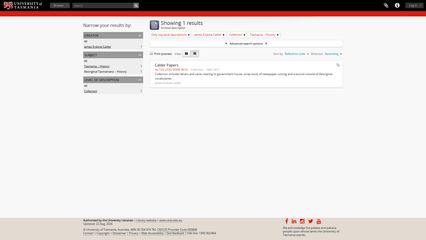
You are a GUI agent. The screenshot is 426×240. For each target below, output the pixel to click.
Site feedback (175, 233)
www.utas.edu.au (170, 220)
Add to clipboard (338, 65)
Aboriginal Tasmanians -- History (105, 72)
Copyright (103, 233)
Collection (90, 91)
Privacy (133, 233)
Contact (88, 233)
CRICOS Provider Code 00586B (177, 230)
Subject (91, 55)
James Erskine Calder (97, 47)
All (85, 41)
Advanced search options (246, 44)
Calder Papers (166, 65)
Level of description (102, 79)
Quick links (397, 5)
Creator (92, 35)
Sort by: (278, 54)
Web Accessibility (152, 233)
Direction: (317, 54)
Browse (58, 5)
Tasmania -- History (97, 66)
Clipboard (386, 5)
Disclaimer (119, 233)
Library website (146, 220)
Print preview (163, 54)
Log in (413, 5)
